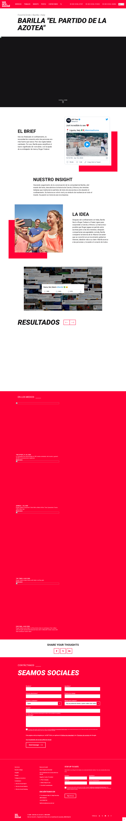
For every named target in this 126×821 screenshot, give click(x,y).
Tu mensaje (29, 715)
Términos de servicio (83, 735)
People (43, 4)
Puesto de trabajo (70, 693)
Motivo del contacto (71, 700)
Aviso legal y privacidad (46, 769)
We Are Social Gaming (109, 4)
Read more (19, 459)
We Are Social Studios (93, 4)
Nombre (28, 686)
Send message (34, 745)
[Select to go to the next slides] (73, 322)
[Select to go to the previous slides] (67, 322)
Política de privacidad (67, 735)
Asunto (28, 708)
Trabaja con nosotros (20, 778)
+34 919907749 (43, 800)
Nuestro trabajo (19, 769)
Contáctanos (53, 4)
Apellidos (68, 686)
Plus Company (44, 779)
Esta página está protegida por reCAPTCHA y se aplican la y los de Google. (61, 735)
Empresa (67, 780)
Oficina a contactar (32, 700)
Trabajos (27, 4)
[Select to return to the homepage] (4, 4)
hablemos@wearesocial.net (47, 803)
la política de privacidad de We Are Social (58, 729)
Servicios (18, 4)
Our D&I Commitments (46, 785)
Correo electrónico (32, 693)
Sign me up (70, 795)
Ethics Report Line (45, 782)
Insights (36, 4)
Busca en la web (44, 767)
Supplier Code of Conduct (46, 777)
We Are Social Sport (76, 4)
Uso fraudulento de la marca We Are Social (38, 739)
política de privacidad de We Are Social (98, 787)
